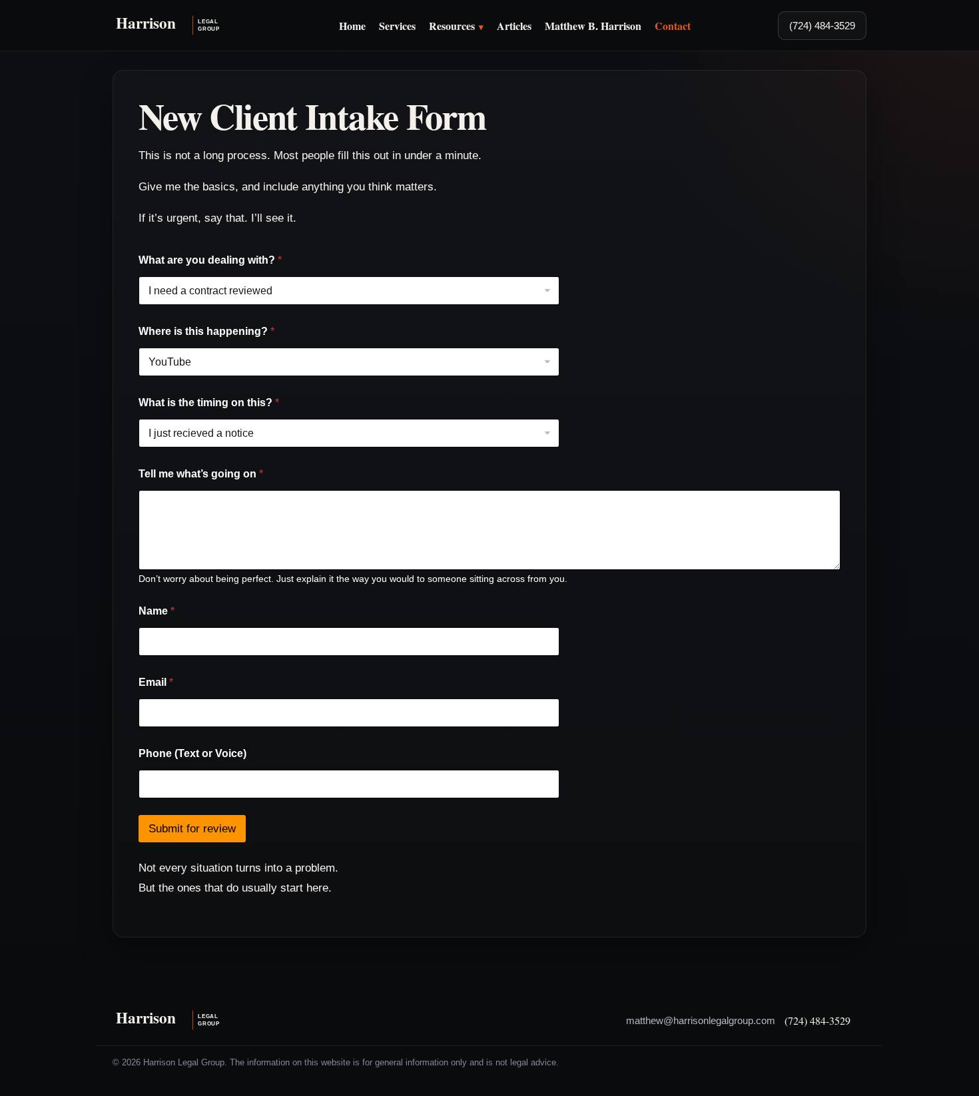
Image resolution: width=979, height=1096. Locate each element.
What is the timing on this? (209, 402)
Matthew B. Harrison (593, 25)
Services (397, 25)
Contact (673, 25)
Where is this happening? (206, 331)
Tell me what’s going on (201, 473)
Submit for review (192, 828)
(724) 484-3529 (822, 25)
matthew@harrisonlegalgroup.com (700, 1020)
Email (156, 682)
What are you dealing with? (210, 260)
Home (352, 25)
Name (156, 611)
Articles (514, 25)
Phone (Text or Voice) (192, 753)
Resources (452, 25)
